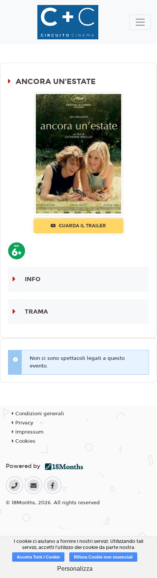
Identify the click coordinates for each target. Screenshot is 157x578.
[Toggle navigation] (140, 22)
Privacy (23, 423)
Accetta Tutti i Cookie (38, 557)
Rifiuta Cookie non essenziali (103, 557)
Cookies (24, 441)
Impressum (28, 432)
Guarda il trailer (82, 225)
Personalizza (75, 568)
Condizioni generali (39, 414)
